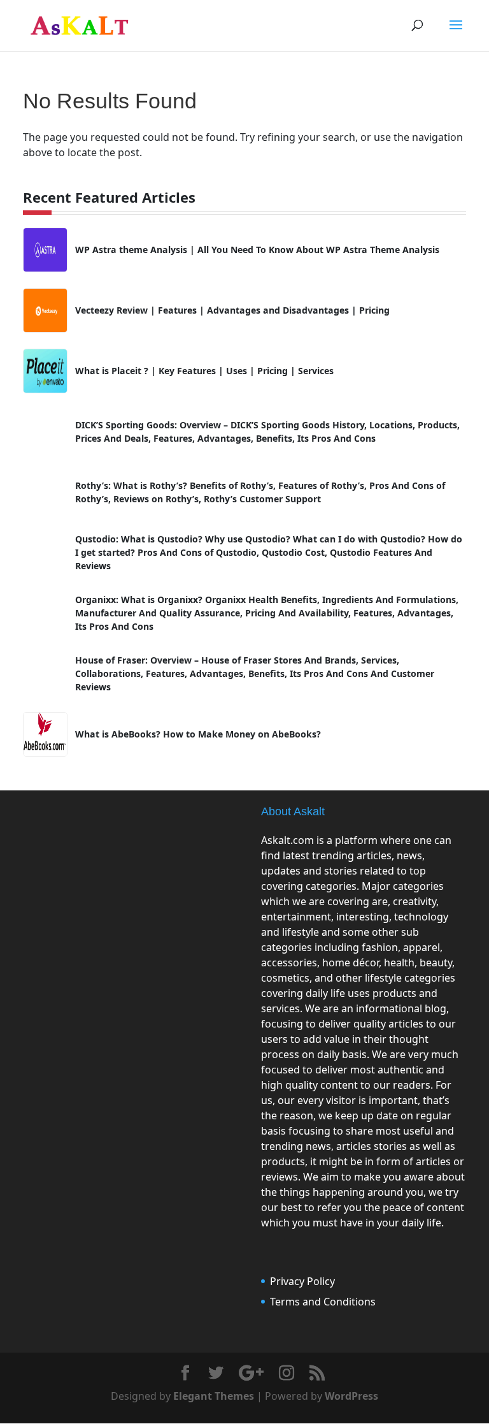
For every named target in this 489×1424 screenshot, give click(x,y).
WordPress (351, 1396)
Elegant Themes (213, 1396)
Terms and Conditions (323, 1302)
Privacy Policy (302, 1281)
